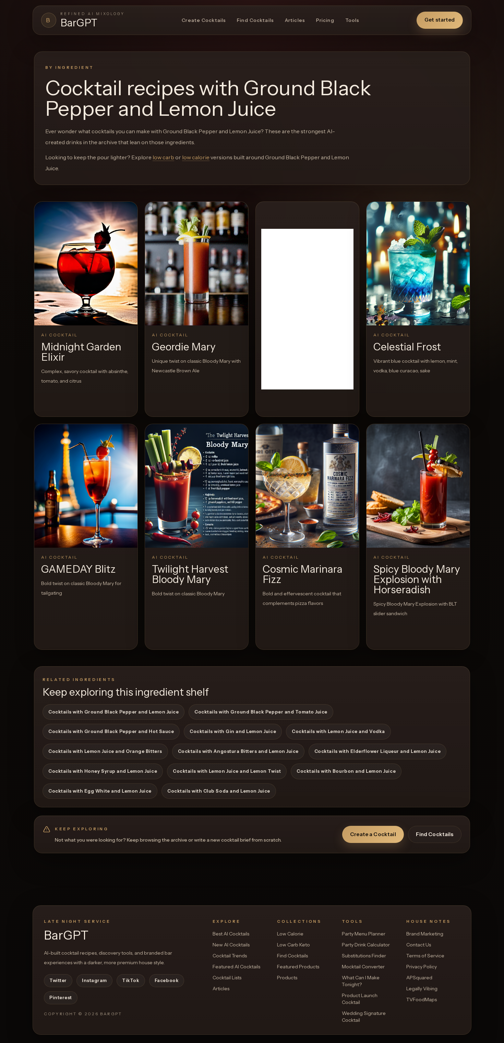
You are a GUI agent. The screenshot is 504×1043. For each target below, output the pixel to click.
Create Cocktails (204, 20)
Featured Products (298, 967)
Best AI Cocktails (231, 934)
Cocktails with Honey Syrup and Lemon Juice (102, 771)
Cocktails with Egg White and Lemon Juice (100, 791)
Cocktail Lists (227, 977)
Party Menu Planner (363, 934)
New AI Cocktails (231, 945)
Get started (439, 19)
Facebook (167, 980)
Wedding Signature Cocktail (364, 1016)
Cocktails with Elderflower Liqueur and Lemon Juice (377, 751)
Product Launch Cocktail (359, 998)
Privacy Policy (421, 967)
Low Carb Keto (293, 945)
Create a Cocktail (373, 834)
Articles (295, 20)
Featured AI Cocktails (236, 967)
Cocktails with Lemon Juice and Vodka (338, 731)
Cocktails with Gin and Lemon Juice (233, 731)
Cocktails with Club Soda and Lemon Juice (218, 791)
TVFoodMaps (421, 999)
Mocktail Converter (363, 967)
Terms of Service (425, 956)
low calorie (195, 157)
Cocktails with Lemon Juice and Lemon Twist (227, 771)
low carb (163, 157)
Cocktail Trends (230, 956)
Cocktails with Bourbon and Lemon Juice (346, 771)
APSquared (419, 977)
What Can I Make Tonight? (361, 981)
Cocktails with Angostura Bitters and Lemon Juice (238, 751)
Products (287, 977)
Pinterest (60, 997)
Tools (352, 20)
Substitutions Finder (364, 956)
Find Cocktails (255, 20)
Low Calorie (290, 934)
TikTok (130, 980)
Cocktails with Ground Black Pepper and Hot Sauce (111, 731)
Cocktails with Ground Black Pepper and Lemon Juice (113, 712)
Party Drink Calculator (366, 945)
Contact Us (418, 945)
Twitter (58, 980)
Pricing (325, 20)
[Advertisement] (307, 309)
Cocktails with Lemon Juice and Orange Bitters (105, 751)
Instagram (94, 980)
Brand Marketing (424, 934)
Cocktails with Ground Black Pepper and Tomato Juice (260, 712)
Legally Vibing (421, 988)
